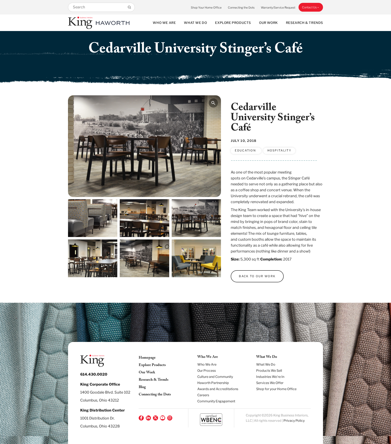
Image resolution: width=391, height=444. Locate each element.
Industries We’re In (270, 377)
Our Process (206, 371)
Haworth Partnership (213, 383)
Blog (142, 387)
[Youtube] (162, 418)
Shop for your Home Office (276, 389)
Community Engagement (216, 401)
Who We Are (164, 23)
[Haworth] (113, 23)
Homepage (147, 358)
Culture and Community (215, 377)
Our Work (268, 23)
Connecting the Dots (241, 7)
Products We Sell (269, 371)
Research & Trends (304, 23)
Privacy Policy (294, 421)
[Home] (80, 23)
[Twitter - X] (155, 418)
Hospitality (279, 150)
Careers (203, 395)
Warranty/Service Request (278, 7)
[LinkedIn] (148, 418)
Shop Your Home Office (206, 7)
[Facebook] (141, 418)
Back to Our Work (257, 276)
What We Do (195, 23)
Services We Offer (269, 383)
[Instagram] (169, 418)
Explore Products (233, 23)
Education (246, 150)
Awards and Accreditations (217, 389)
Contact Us (309, 7)
